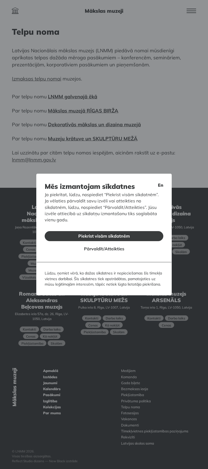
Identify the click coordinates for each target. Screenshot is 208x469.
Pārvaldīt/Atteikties (104, 248)
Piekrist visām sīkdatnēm (104, 236)
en (160, 185)
